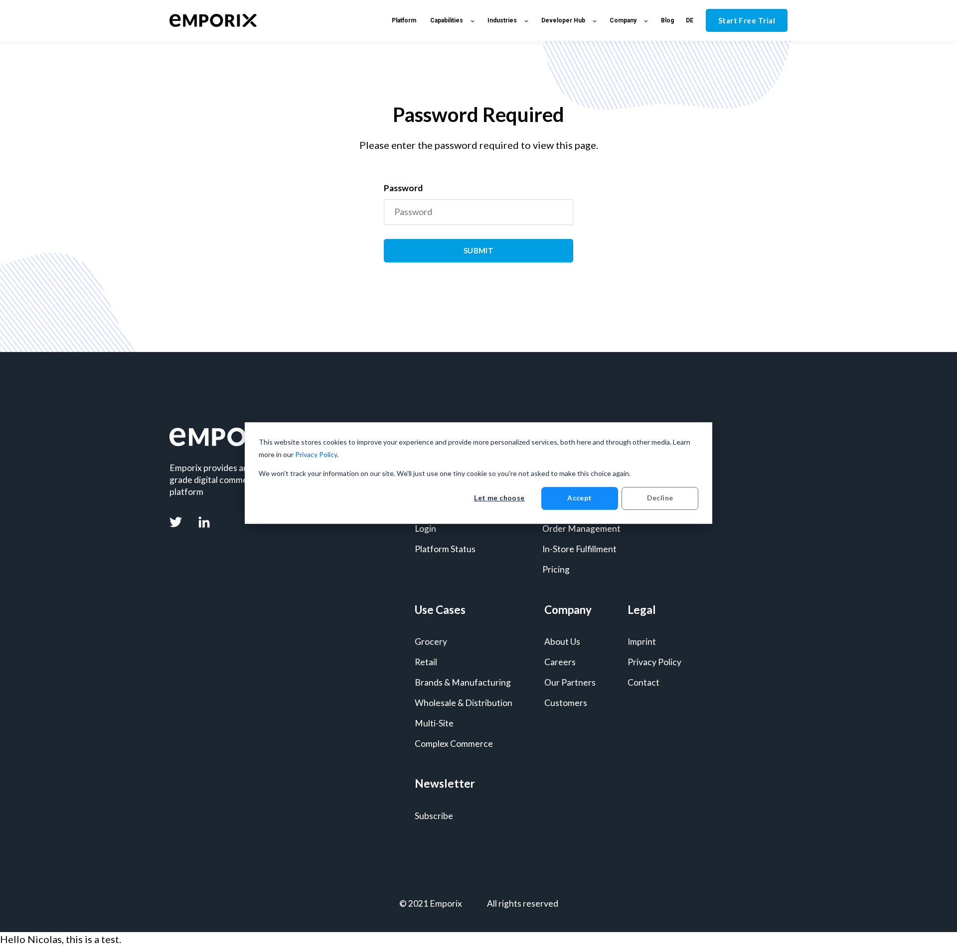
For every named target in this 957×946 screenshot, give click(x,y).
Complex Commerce (454, 743)
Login (425, 528)
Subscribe (434, 816)
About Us (562, 641)
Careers (560, 662)
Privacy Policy (316, 454)
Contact (643, 682)
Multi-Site (434, 723)
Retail (426, 662)
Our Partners (570, 682)
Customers (565, 703)
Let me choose (499, 498)
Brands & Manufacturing (463, 682)
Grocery (431, 641)
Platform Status (445, 549)
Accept (579, 498)
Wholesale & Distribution (463, 703)
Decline (660, 498)
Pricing (556, 569)
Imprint (642, 641)
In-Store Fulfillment (579, 549)
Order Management (581, 528)
